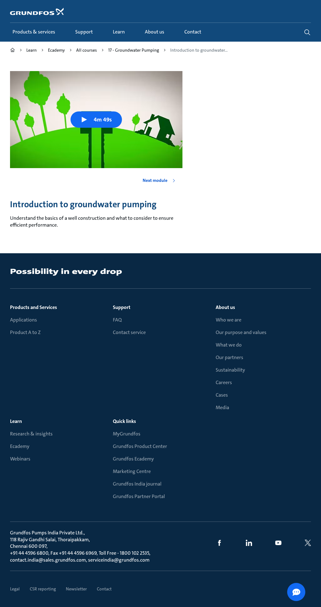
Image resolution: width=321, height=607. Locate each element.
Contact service (129, 332)
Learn (16, 421)
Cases (222, 395)
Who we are (228, 319)
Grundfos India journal (137, 484)
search (307, 32)
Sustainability (230, 370)
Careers (224, 382)
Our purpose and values (241, 332)
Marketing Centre (132, 471)
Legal (15, 589)
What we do (229, 345)
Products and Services (33, 307)
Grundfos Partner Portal (139, 496)
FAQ (117, 319)
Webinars (20, 458)
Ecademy (19, 446)
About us (225, 307)
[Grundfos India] (12, 51)
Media (222, 407)
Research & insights (31, 433)
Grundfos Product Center (140, 446)
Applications (23, 319)
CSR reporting (43, 589)
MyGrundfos (126, 433)
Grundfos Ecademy (133, 458)
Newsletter (76, 589)
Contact (104, 589)
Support (121, 307)
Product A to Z (25, 332)
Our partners (229, 357)
